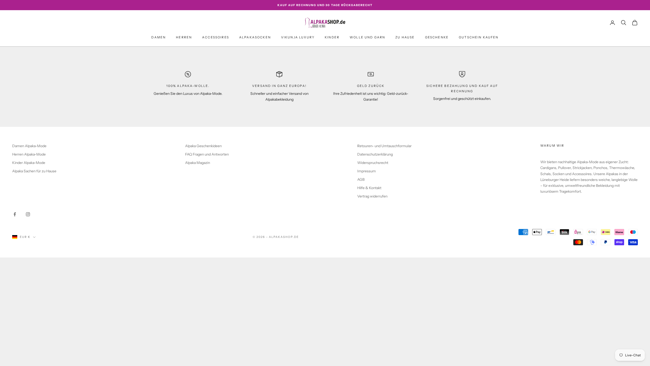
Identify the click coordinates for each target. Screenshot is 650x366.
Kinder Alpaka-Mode (28, 162)
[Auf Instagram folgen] (27, 214)
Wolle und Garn (367, 37)
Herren (184, 37)
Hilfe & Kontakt (369, 188)
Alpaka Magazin (197, 162)
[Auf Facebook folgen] (14, 214)
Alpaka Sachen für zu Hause (34, 171)
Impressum (366, 171)
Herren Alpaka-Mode (29, 154)
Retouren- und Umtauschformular (384, 146)
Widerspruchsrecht (372, 162)
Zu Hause (405, 37)
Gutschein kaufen (479, 37)
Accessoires (215, 37)
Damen (158, 37)
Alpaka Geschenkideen (203, 146)
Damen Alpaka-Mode (29, 146)
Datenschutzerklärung (375, 154)
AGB (361, 179)
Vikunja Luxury (298, 37)
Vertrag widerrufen (372, 196)
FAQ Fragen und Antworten (207, 154)
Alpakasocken (255, 37)
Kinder (332, 37)
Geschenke (437, 37)
